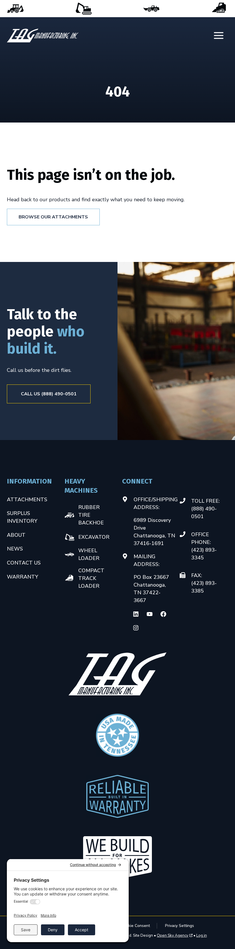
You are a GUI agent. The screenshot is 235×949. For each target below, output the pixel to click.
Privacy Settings (179, 925)
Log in (201, 935)
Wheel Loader (151, 8)
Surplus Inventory (22, 517)
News (15, 548)
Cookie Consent (135, 925)
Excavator (83, 8)
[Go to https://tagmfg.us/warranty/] (117, 796)
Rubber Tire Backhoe (15, 8)
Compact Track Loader (219, 8)
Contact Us (24, 562)
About (16, 535)
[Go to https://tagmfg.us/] (43, 35)
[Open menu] (219, 35)
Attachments (27, 499)
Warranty (22, 576)
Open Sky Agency (172, 935)
